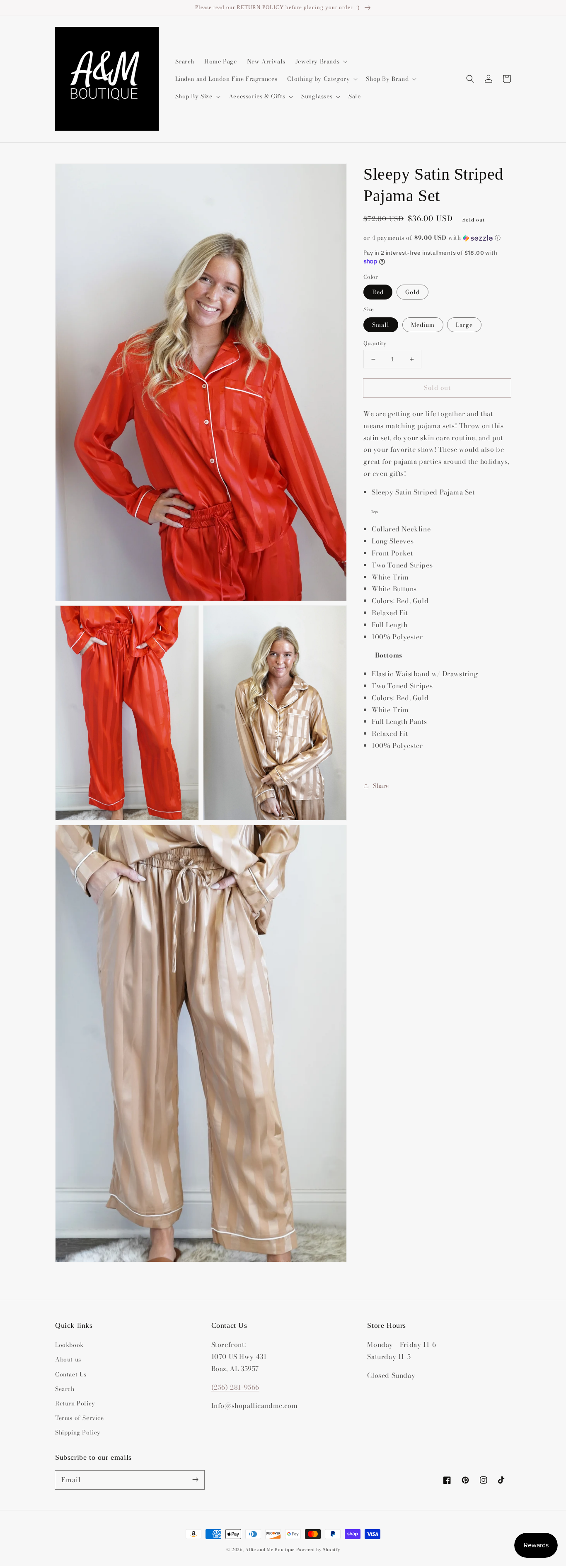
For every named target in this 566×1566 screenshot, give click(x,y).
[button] (470, 79)
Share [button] (381, 785)
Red (378, 292)
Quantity (374, 343)
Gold (412, 292)
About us (68, 1359)
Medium (423, 324)
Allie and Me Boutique (270, 1550)
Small (380, 324)
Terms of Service (79, 1417)
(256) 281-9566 (235, 1387)
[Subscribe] (195, 1480)
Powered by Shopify (318, 1550)
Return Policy (75, 1403)
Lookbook (69, 1344)
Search (65, 1388)
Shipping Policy (78, 1432)
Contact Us (71, 1374)
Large (464, 324)
